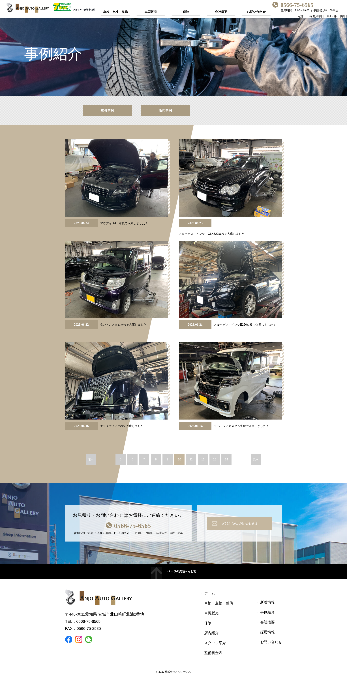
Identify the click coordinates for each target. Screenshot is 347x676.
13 (214, 459)
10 (179, 459)
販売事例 (165, 110)
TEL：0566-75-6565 (82, 621)
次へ (256, 459)
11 (191, 459)
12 (203, 459)
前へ (91, 459)
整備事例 (107, 110)
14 (226, 459)
